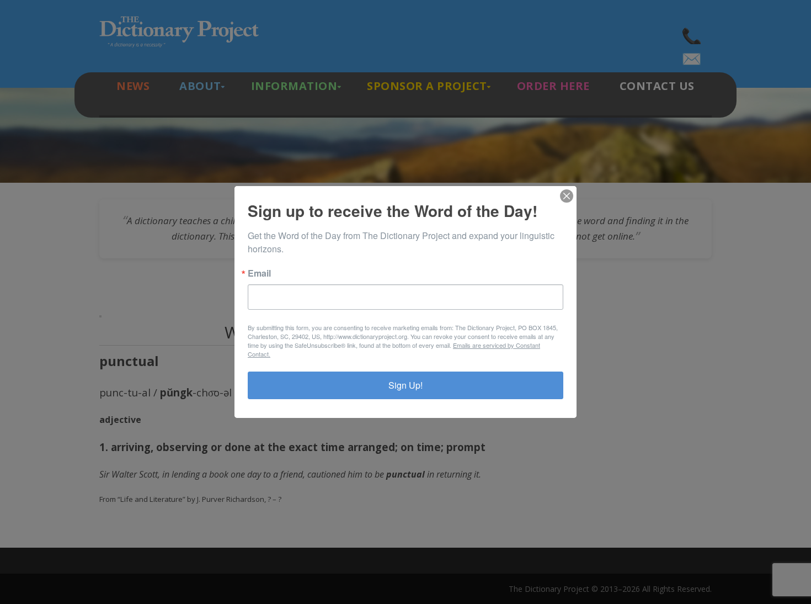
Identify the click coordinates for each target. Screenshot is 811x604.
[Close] (566, 196)
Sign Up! (405, 385)
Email (259, 273)
